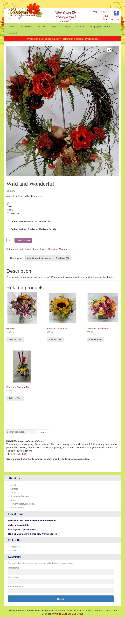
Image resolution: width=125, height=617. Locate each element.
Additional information (39, 258)
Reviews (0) (62, 258)
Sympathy (32, 38)
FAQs (13, 492)
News (13, 499)
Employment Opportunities (22, 529)
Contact (13, 33)
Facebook (15, 546)
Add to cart (24, 240)
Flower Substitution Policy (22, 503)
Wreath (63, 249)
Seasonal (53, 249)
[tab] (17, 258)
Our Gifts (42, 26)
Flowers (28, 249)
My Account (108, 19)
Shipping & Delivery (100, 26)
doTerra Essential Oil (18, 524)
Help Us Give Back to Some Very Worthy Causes (32, 533)
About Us (80, 26)
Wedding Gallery (51, 38)
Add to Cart (15, 339)
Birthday (68, 38)
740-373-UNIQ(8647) (17, 454)
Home (12, 26)
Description (16, 258)
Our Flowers (26, 26)
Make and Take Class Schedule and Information (32, 520)
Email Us (14, 550)
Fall (21, 249)
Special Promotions (87, 38)
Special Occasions (61, 26)
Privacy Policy (17, 507)
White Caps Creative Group (69, 613)
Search (43, 432)
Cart (117, 19)
